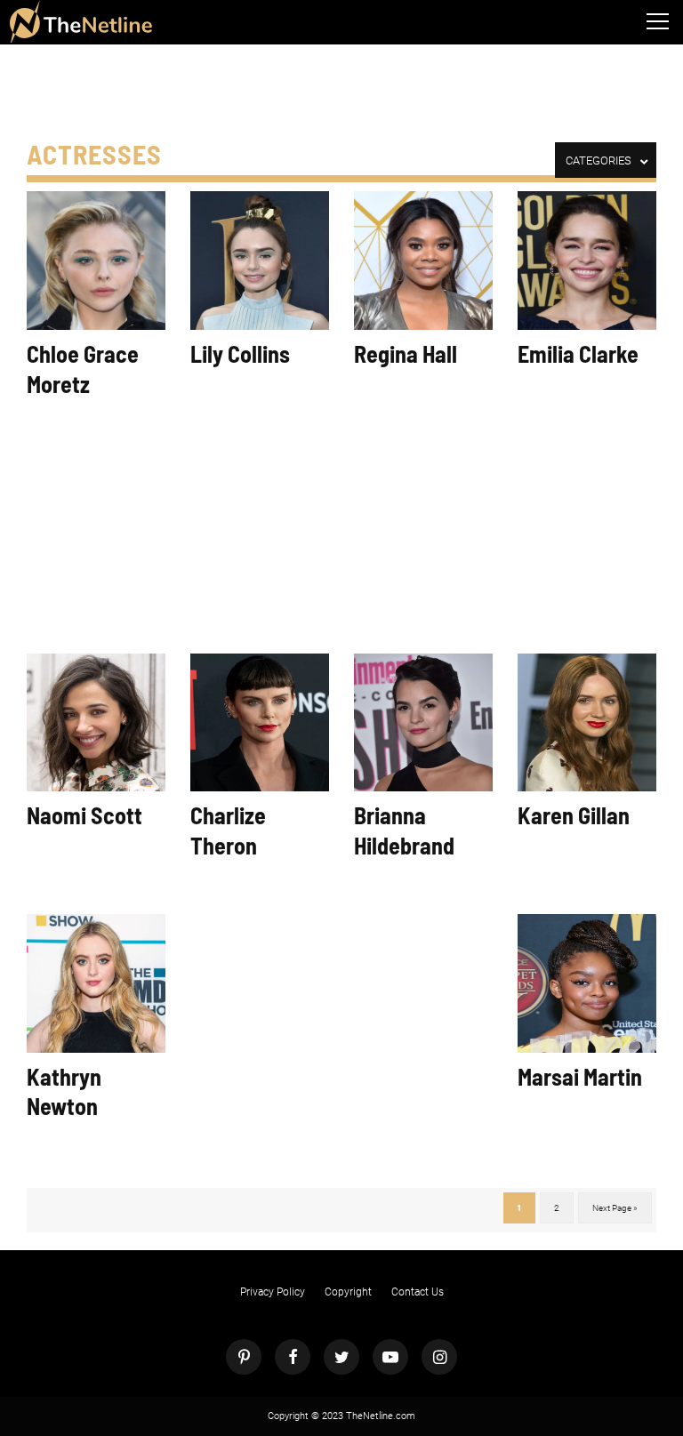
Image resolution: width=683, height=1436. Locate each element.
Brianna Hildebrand (404, 830)
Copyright (348, 1292)
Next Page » (615, 1208)
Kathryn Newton (64, 1091)
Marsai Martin (580, 1076)
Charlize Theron (228, 830)
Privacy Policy (272, 1292)
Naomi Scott (84, 815)
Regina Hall (405, 353)
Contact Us (417, 1292)
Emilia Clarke (578, 353)
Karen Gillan (574, 815)
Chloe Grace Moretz (83, 368)
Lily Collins (240, 353)
